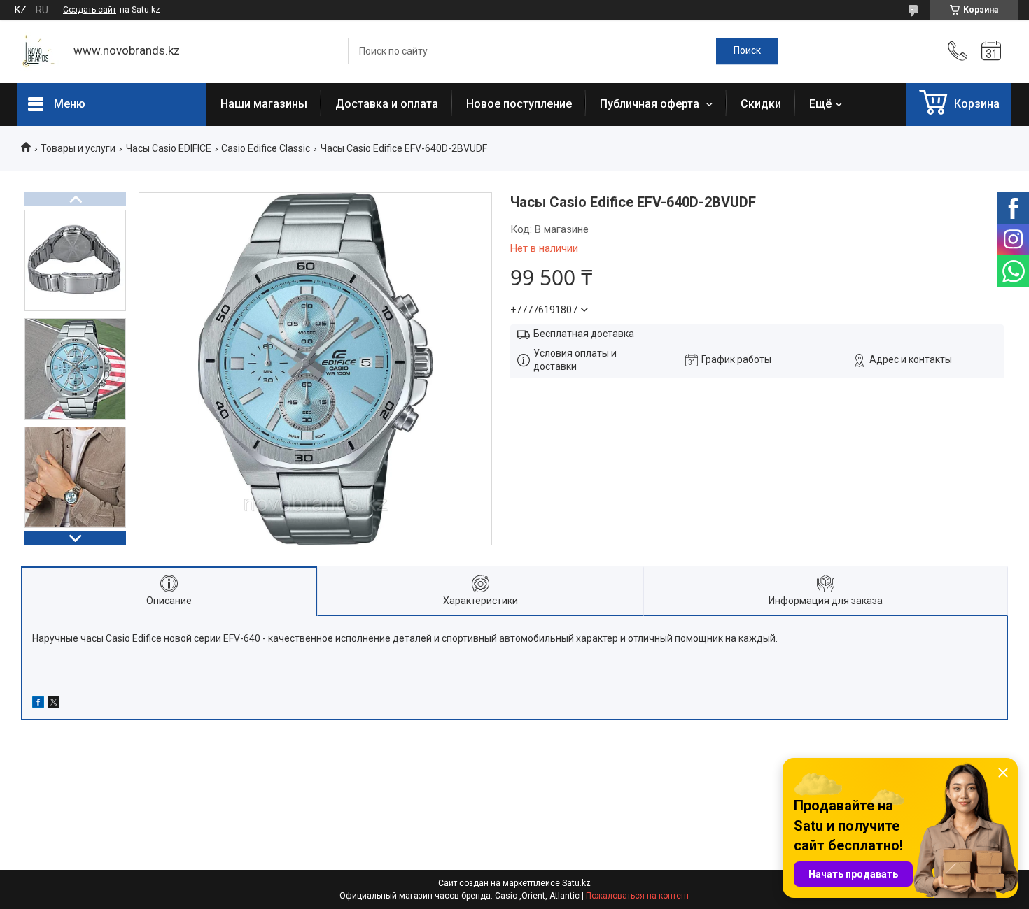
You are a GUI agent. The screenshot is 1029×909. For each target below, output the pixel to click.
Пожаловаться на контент (638, 896)
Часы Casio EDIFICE (168, 148)
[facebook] (38, 704)
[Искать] (747, 51)
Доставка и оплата (386, 103)
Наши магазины (263, 103)
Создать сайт (89, 10)
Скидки (761, 103)
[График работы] (991, 51)
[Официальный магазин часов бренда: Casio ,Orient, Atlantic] (38, 51)
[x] (53, 704)
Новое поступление (519, 103)
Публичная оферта (651, 103)
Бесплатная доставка (583, 333)
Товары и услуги (78, 148)
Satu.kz (576, 883)
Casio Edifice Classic (265, 148)
